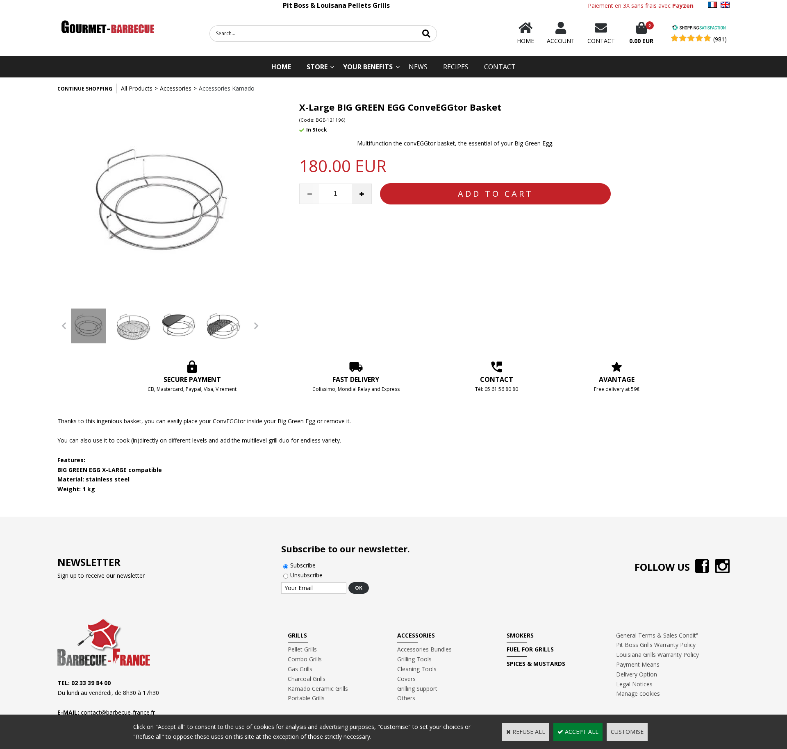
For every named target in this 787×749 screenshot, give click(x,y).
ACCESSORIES (416, 635)
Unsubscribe (306, 575)
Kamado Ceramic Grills (318, 688)
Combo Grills (305, 659)
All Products (136, 88)
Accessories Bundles (424, 649)
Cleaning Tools (417, 669)
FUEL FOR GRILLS (530, 649)
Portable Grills (306, 698)
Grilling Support (417, 688)
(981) (720, 39)
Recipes (456, 66)
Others (406, 698)
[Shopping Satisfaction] (699, 28)
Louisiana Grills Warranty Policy (657, 654)
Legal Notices (634, 684)
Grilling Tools (414, 659)
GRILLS (297, 635)
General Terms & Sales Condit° (657, 635)
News (418, 66)
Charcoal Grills (306, 679)
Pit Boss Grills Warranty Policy (656, 645)
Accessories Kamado (227, 88)
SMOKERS (520, 635)
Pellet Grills (302, 649)
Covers (406, 679)
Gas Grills (300, 669)
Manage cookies (638, 693)
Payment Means (638, 664)
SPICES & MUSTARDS (536, 663)
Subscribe (303, 565)
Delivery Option (636, 674)
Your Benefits (368, 66)
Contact (500, 66)
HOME (281, 66)
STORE (317, 66)
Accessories (175, 88)
